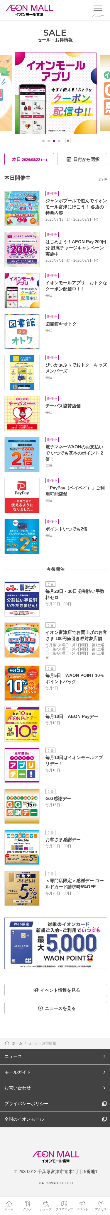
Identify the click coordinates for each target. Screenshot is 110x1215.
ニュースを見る (60, 1008)
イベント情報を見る (60, 990)
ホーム (17, 1043)
